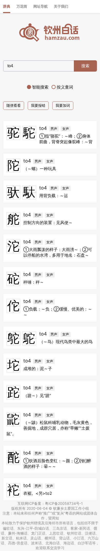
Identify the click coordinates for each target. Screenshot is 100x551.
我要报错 (38, 105)
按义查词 (65, 87)
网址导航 (40, 6)
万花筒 (21, 6)
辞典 (6, 6)
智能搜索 (40, 87)
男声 (54, 129)
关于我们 (61, 6)
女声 (65, 129)
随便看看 (13, 105)
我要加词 (63, 105)
